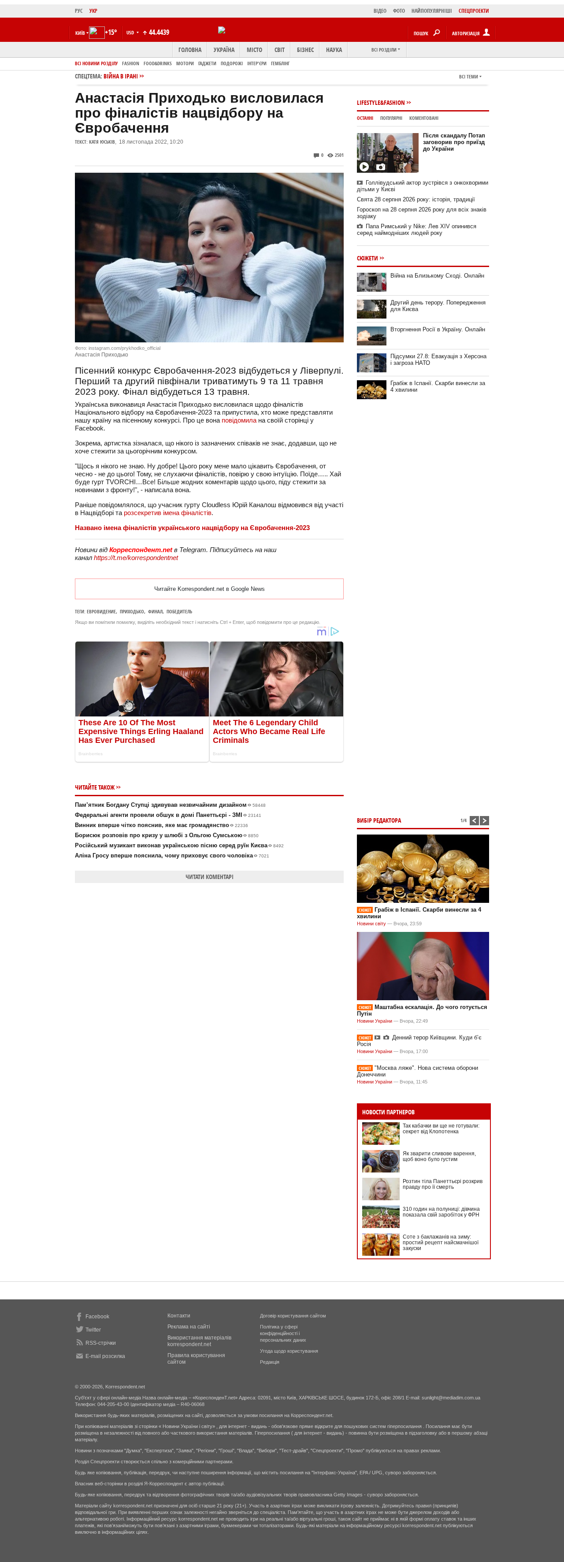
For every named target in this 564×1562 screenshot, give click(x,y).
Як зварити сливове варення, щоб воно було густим (439, 1156)
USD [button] (130, 32)
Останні (365, 118)
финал (155, 611)
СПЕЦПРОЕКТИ (474, 11)
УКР (93, 11)
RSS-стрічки (100, 1343)
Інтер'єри (257, 63)
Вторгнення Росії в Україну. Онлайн (437, 329)
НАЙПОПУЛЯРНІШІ (432, 11)
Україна (224, 49)
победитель (179, 611)
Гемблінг (280, 63)
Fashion (130, 63)
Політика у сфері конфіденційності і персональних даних (283, 1333)
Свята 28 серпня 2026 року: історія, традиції (416, 199)
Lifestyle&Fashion (381, 102)
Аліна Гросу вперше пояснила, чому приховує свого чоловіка (172, 855)
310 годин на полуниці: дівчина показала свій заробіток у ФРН (441, 1212)
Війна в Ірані (121, 76)
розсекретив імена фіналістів (168, 512)
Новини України (374, 1021)
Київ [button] (80, 33)
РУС (79, 11)
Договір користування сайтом (293, 1315)
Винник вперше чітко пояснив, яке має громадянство (161, 825)
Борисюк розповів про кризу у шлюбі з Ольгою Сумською (167, 835)
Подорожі (232, 63)
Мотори (185, 63)
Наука (334, 49)
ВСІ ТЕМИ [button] (468, 76)
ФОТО (399, 11)
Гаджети (207, 63)
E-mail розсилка (105, 1356)
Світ (280, 49)
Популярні (391, 118)
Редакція (269, 1362)
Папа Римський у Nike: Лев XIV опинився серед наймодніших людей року (416, 229)
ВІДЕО (380, 11)
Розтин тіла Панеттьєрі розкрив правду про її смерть (442, 1184)
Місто (254, 49)
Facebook (97, 1316)
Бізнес (305, 49)
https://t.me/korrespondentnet (136, 557)
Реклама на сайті (188, 1327)
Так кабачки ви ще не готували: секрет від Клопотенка (441, 1129)
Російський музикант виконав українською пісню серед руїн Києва (179, 845)
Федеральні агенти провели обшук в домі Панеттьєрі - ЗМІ (168, 815)
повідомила (239, 420)
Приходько (132, 611)
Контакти (178, 1316)
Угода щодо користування (289, 1351)
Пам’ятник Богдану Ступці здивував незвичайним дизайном (170, 804)
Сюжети (367, 258)
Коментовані (423, 118)
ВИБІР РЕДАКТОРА (379, 820)
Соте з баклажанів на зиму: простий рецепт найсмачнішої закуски (441, 1242)
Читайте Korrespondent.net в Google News (209, 589)
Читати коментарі (210, 876)
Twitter (93, 1330)
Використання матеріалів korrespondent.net (199, 1341)
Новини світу (371, 923)
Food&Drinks (158, 63)
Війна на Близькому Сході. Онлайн (437, 275)
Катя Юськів (102, 141)
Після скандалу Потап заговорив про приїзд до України (454, 142)
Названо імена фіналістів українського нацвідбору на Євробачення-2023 (192, 527)
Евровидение (101, 611)
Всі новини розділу (96, 63)
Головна (189, 49)
